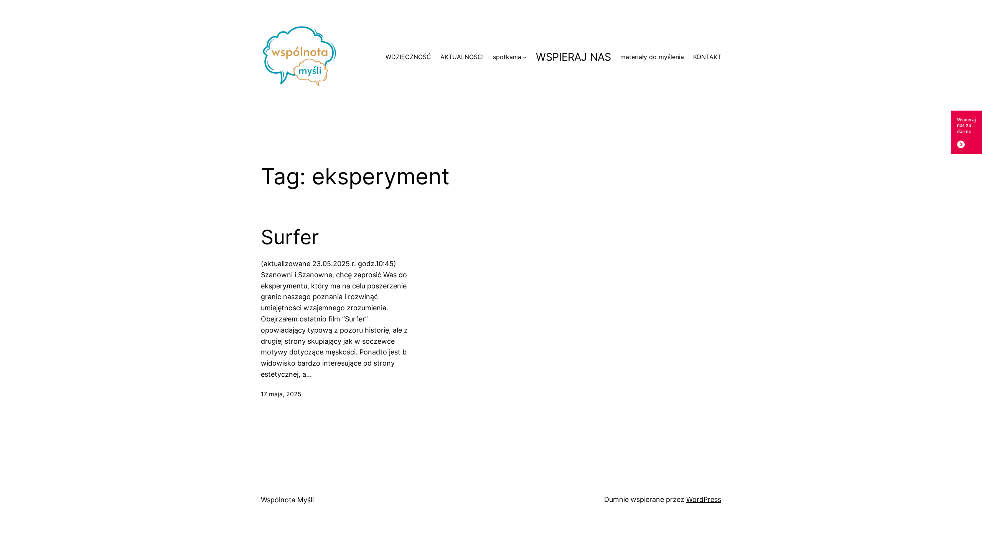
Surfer (290, 237)
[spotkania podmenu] (525, 57)
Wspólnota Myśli (287, 500)
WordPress (703, 499)
